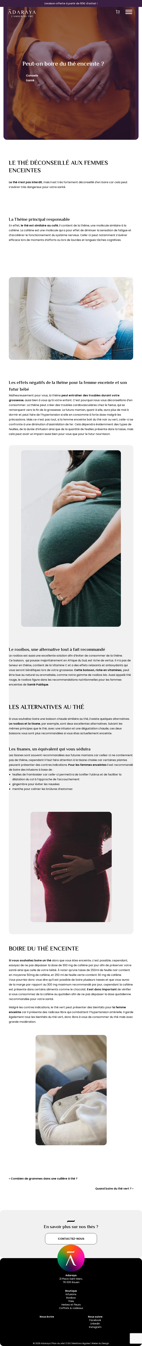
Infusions (71, 1294)
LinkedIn (95, 1323)
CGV (68, 1343)
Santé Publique (37, 685)
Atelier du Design (100, 1343)
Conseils (32, 76)
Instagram (95, 1327)
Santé (30, 80)
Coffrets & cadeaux (71, 1308)
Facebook (95, 1320)
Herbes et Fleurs (71, 1304)
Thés (71, 1301)
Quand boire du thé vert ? (113, 1189)
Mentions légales (81, 1343)
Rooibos (71, 1297)
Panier (118, 11)
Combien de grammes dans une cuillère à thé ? (44, 1179)
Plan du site (58, 1343)
